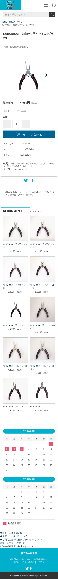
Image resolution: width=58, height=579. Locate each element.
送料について (19, 562)
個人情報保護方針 (40, 559)
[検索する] (52, 14)
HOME (4, 22)
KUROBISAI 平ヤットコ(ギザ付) (42, 327)
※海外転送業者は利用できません (17, 546)
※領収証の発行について (12, 543)
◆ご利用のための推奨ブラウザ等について (21, 539)
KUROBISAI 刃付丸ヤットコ (15, 286)
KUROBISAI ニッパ (39, 406)
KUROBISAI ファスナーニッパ (42, 286)
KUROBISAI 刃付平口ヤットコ (42, 245)
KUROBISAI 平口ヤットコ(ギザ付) (42, 367)
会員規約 (30, 562)
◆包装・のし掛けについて (13, 536)
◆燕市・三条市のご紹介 (12, 533)
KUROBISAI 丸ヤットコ (14, 406)
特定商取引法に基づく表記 (20, 559)
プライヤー (21, 22)
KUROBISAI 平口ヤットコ (15, 366)
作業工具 (12, 22)
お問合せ (40, 562)
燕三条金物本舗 (29, 553)
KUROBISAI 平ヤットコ (14, 325)
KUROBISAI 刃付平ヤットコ (15, 245)
